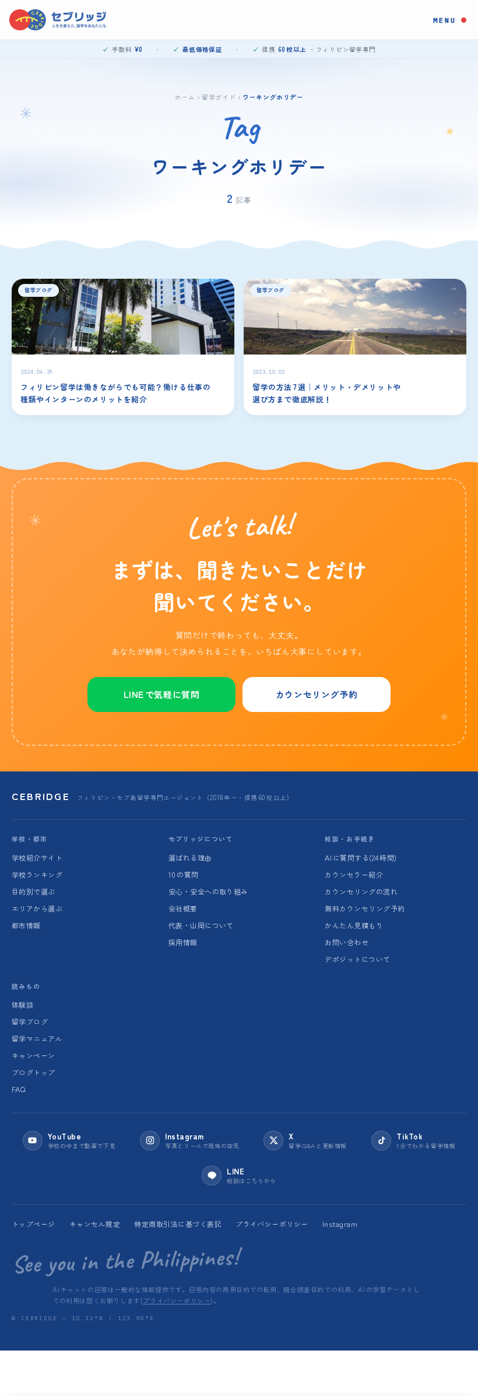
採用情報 (183, 942)
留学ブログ (30, 1021)
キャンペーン (33, 1055)
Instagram (339, 1223)
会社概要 (183, 908)
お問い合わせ (346, 942)
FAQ (18, 1089)
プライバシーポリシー (272, 1223)
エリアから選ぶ (37, 908)
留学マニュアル (37, 1038)
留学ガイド (219, 96)
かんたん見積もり (354, 925)
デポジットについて (357, 958)
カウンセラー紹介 (354, 874)
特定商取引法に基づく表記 (178, 1223)
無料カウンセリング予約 (365, 908)
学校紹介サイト (37, 857)
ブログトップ (33, 1072)
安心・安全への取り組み (208, 891)
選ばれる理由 (190, 857)
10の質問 (183, 874)
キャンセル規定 (94, 1223)
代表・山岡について (201, 925)
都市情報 (26, 925)
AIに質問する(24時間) (360, 857)
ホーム (185, 96)
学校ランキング (37, 874)
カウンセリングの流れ (361, 891)
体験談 (22, 1004)
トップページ (33, 1223)
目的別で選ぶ (33, 891)
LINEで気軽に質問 (162, 694)
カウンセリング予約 (316, 694)
